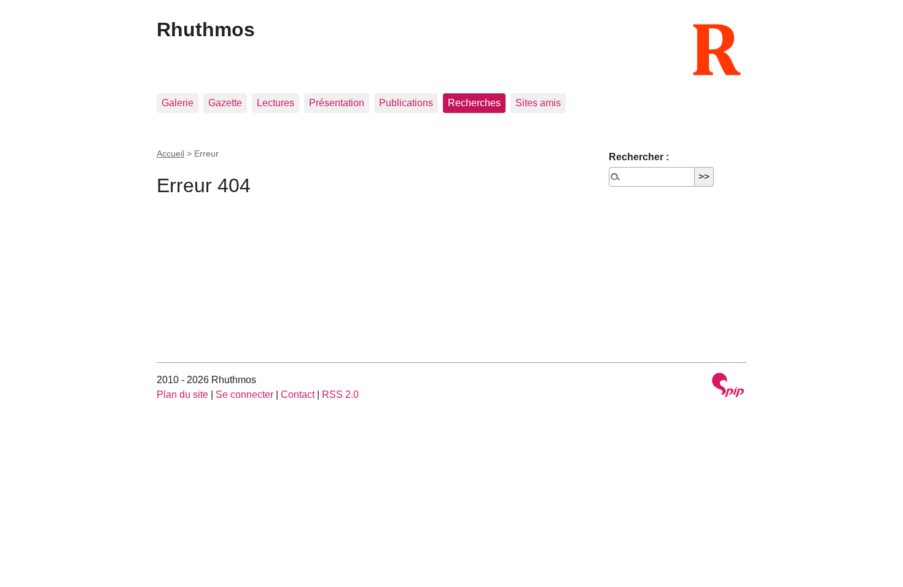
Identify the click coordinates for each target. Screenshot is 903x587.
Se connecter (244, 394)
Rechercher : (639, 157)
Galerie (178, 103)
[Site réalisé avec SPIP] (728, 386)
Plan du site (182, 394)
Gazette (225, 103)
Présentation (336, 103)
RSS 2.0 (340, 394)
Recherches (474, 103)
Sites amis (538, 103)
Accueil (170, 153)
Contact (298, 394)
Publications (406, 103)
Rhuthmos (206, 29)
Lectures (275, 103)
